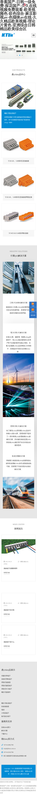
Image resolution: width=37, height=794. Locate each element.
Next (34, 47)
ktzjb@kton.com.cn (10, 748)
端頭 (2, 710)
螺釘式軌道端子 (6, 703)
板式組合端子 (6, 716)
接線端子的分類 (9, 610)
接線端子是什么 (9, 642)
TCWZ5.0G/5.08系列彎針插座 (18, 233)
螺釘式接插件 (6, 692)
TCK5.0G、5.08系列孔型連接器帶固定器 (18, 197)
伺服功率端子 (6, 676)
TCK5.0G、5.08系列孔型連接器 (18, 161)
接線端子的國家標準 (10, 568)
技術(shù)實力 (6, 727)
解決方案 (4, 730)
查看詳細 (7, 572)
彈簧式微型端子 (6, 685)
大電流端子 (5, 713)
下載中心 (4, 734)
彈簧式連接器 (6, 682)
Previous (3, 47)
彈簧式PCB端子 (6, 689)
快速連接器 (5, 706)
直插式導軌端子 (10, 113)
